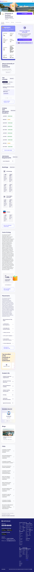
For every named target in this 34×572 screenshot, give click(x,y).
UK (19, 524)
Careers (23, 524)
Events (27, 537)
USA (19, 523)
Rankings (12, 22)
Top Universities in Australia (20, 541)
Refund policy (20, 565)
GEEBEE (23, 530)
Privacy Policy (20, 561)
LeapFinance (30, 524)
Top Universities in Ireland (20, 544)
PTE (29, 533)
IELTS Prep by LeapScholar (30, 526)
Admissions (7, 22)
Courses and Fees (18, 22)
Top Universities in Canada (20, 538)
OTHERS (31, 569)
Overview (2, 22)
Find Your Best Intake (8, 150)
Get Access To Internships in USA (7, 348)
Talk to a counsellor (27, 529)
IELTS (26, 539)
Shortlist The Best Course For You (7, 102)
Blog (26, 532)
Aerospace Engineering (7, 83)
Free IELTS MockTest (27, 525)
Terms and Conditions (20, 563)
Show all (11, 78)
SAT (29, 532)
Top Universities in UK (20, 536)
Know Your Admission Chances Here (7, 226)
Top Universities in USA (20, 533)
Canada (20, 525)
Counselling (27, 540)
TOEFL (30, 531)
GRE (29, 534)
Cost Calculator (27, 531)
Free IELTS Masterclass (27, 527)
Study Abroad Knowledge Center (27, 535)
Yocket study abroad (23, 529)
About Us (23, 523)
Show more (13, 110)
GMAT (30, 535)
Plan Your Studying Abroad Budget (7, 289)
